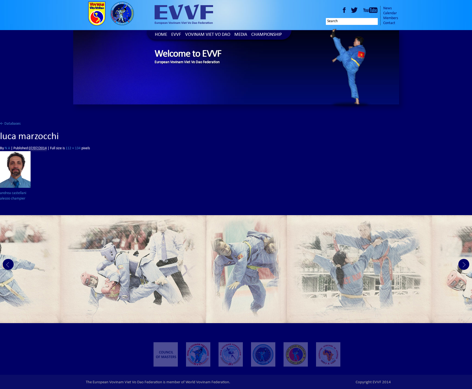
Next (463, 264)
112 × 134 (73, 148)
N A (7, 148)
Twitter (355, 10)
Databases (10, 124)
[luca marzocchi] (15, 169)
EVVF (176, 34)
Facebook (344, 10)
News (387, 8)
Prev (8, 264)
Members (390, 18)
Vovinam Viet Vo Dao (207, 34)
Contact (389, 23)
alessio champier (12, 199)
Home (161, 34)
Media (240, 34)
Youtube (370, 10)
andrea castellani (13, 193)
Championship (266, 34)
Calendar (390, 13)
